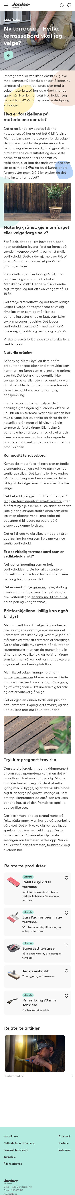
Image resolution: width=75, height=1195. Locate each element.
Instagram (64, 1150)
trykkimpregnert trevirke (22, 321)
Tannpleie (10, 1157)
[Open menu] (6, 5)
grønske (39, 587)
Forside (7, 19)
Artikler (16, 19)
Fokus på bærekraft (16, 1150)
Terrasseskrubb (36, 971)
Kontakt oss (11, 1136)
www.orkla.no (10, 1194)
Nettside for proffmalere (19, 1143)
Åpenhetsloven (13, 1164)
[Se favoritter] (69, 5)
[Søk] (62, 5)
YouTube (63, 1143)
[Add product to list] (66, 878)
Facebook (64, 1136)
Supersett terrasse (38, 948)
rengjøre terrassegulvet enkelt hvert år (33, 501)
